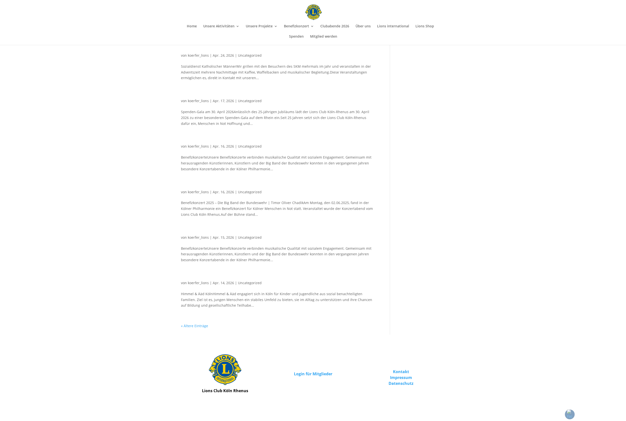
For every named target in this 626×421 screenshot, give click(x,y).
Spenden (296, 37)
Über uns (363, 26)
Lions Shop (424, 26)
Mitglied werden (323, 37)
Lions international (393, 26)
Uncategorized (250, 55)
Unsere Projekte (259, 26)
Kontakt (401, 371)
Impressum (401, 377)
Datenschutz (401, 383)
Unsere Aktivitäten (219, 26)
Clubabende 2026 (334, 26)
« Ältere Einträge (194, 326)
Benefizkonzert (296, 26)
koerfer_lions (198, 55)
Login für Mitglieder (313, 374)
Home (192, 26)
